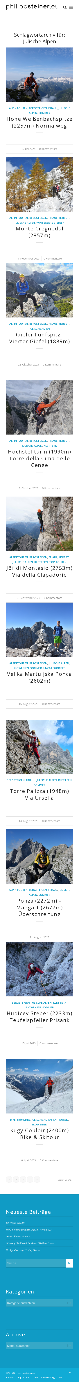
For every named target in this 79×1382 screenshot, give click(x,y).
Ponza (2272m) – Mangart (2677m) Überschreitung (39, 907)
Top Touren (58, 562)
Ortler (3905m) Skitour (17, 1236)
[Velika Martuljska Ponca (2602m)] (39, 630)
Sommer (44, 113)
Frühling (23, 1119)
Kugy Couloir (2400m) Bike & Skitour (39, 1133)
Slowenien (21, 668)
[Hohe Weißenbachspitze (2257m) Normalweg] (39, 74)
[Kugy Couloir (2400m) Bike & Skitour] (39, 1086)
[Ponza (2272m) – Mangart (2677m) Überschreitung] (39, 856)
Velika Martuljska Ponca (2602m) (39, 677)
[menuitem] (63, 7)
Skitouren (60, 1119)
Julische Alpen (25, 222)
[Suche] (63, 7)
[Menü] (71, 7)
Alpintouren (18, 108)
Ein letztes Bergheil (15, 1222)
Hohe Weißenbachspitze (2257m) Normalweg (39, 122)
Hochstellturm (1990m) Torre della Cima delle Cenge (39, 458)
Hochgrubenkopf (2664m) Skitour (23, 1250)
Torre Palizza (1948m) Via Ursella (39, 794)
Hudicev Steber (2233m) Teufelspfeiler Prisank (39, 1016)
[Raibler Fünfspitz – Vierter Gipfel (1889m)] (39, 290)
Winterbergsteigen (50, 222)
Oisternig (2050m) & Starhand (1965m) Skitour (30, 1243)
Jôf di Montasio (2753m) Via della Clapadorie (39, 571)
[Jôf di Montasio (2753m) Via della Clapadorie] (39, 524)
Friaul (52, 108)
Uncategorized (54, 668)
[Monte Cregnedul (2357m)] (39, 184)
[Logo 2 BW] (33, 7)
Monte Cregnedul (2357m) (40, 232)
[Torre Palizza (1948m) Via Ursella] (39, 747)
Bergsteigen (38, 108)
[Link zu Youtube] (70, 1372)
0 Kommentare (48, 149)
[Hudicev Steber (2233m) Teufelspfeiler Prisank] (39, 969)
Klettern (50, 445)
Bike (13, 1119)
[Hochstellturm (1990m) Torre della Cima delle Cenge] (39, 407)
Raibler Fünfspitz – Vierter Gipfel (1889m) (39, 338)
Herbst (64, 218)
